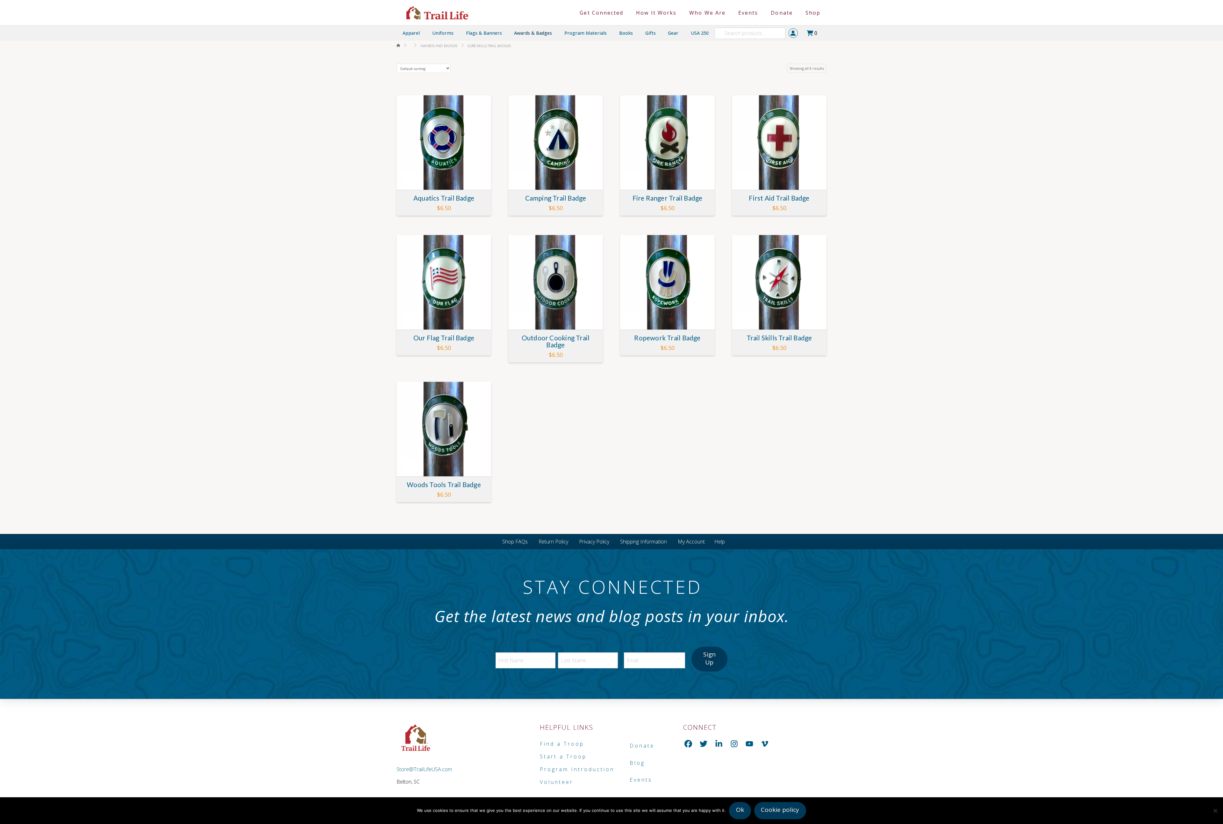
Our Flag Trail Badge (443, 338)
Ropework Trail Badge (667, 338)
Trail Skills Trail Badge (779, 338)
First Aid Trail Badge (779, 198)
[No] (1215, 810)
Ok (740, 810)
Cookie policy (780, 810)
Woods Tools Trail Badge (444, 484)
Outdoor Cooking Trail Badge (556, 341)
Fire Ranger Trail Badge (668, 198)
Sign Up (709, 658)
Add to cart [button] (446, 179)
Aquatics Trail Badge (443, 198)
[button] (813, 33)
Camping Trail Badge (555, 198)
